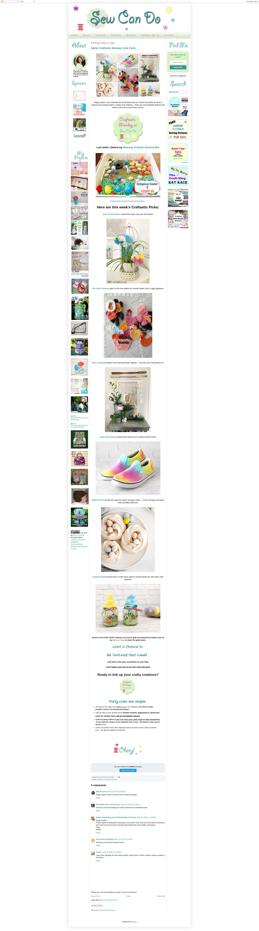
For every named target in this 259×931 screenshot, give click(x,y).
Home (74, 35)
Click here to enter (128, 770)
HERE (103, 725)
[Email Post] (118, 777)
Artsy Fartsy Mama (108, 437)
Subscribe (178, 67)
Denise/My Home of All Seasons (108, 804)
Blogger (134, 922)
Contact (169, 35)
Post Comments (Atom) (109, 900)
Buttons (131, 35)
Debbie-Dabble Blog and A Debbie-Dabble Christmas (116, 817)
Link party (113, 779)
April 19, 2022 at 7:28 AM (112, 852)
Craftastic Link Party (103, 779)
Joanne (99, 852)
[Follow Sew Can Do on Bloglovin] (178, 76)
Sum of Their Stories (112, 214)
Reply (98, 798)
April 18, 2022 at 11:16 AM (130, 804)
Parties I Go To (150, 35)
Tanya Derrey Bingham (105, 839)
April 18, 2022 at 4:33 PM (123, 839)
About (86, 35)
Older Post (161, 896)
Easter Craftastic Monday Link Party (113, 48)
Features (116, 35)
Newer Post (95, 896)
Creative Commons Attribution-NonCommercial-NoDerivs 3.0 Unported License (79, 544)
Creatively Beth (99, 577)
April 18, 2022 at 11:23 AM (146, 817)
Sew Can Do (77, 535)
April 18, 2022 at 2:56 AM (116, 791)
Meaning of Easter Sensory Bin (141, 147)
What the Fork (98, 500)
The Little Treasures (100, 288)
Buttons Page (119, 640)
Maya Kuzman (101, 791)
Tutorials (100, 35)
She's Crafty (97, 363)
